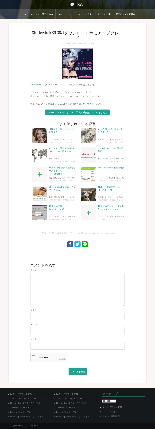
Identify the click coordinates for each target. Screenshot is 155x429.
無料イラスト (104, 181)
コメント (34, 270)
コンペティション (56, 142)
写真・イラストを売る (21, 394)
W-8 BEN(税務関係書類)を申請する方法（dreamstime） (62, 170)
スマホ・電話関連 (111, 416)
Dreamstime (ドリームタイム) (25, 403)
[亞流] (72, 5)
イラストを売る (120, 220)
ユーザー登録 (121, 201)
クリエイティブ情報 (112, 407)
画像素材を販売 (56, 200)
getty (116, 142)
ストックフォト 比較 (57, 161)
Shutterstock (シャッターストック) (27, 398)
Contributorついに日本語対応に (111, 150)
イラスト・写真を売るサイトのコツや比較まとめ (62, 150)
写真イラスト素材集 (125, 14)
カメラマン (69, 142)
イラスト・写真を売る (42, 14)
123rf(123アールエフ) (21, 407)
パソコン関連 (108, 411)
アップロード (104, 219)
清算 (121, 142)
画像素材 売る (115, 200)
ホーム (23, 14)
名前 (33, 309)
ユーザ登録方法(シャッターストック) (110, 188)
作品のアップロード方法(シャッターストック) (111, 208)
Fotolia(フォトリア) (20, 412)
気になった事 (104, 14)
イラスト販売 (72, 220)
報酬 (113, 233)
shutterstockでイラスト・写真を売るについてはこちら (77, 112)
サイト (33, 339)
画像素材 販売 (103, 200)
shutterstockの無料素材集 (111, 167)
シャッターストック (69, 143)
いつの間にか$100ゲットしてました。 (110, 130)
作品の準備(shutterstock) (56, 208)
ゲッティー (109, 142)
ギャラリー (63, 14)
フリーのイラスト (116, 181)
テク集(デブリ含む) (83, 14)
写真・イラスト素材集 (67, 394)
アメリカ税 (55, 181)
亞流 (79, 4)
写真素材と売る (68, 200)
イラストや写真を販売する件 (72, 43)
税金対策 (63, 181)
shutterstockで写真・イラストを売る (62, 188)
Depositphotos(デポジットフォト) (27, 416)
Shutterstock (37, 84)
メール (34, 324)
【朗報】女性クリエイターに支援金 (62, 130)
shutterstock (90, 233)
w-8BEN (71, 181)
